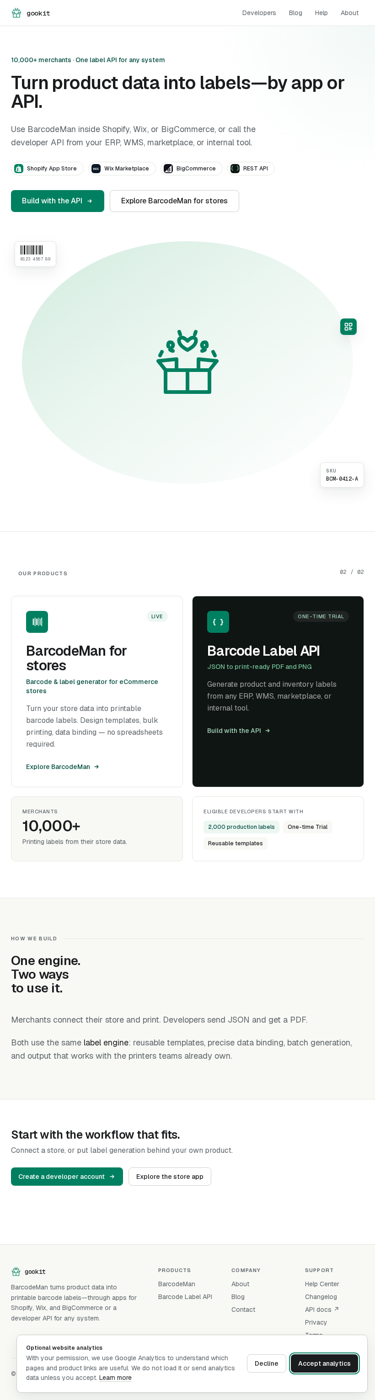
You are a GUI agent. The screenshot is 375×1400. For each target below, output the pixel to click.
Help (321, 13)
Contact (243, 1309)
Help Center (322, 1284)
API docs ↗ (322, 1309)
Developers (259, 13)
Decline (267, 1363)
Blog (295, 13)
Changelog (321, 1297)
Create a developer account (61, 1176)
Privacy (316, 1322)
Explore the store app (170, 1176)
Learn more (115, 1377)
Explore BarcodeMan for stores (174, 201)
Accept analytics (324, 1363)
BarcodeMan (176, 1284)
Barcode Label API (185, 1297)
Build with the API (52, 201)
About (350, 13)
